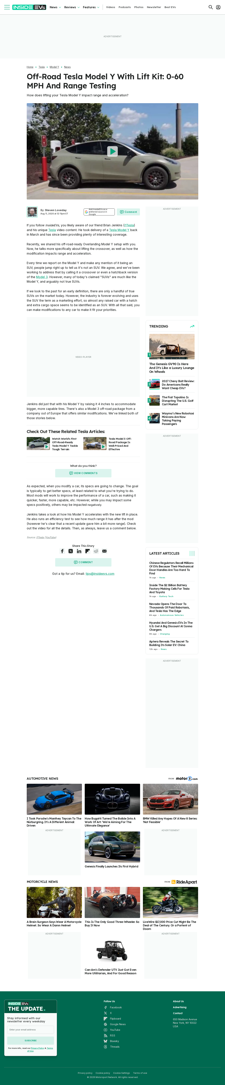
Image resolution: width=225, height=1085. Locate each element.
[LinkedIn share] (79, 551)
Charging (165, 634)
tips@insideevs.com (100, 573)
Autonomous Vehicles (172, 615)
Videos (110, 7)
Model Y (54, 67)
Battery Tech (166, 596)
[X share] (71, 551)
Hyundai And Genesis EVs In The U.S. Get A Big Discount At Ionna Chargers (170, 626)
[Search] (211, 7)
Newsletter (154, 7)
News (53, 7)
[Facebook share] (62, 551)
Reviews (70, 7)
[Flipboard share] (87, 551)
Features (89, 7)
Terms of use (140, 1073)
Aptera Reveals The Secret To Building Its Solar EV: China (168, 643)
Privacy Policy (37, 1048)
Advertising (179, 1007)
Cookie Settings (121, 1073)
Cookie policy (103, 1073)
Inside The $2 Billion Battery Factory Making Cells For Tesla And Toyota (169, 588)
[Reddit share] (96, 551)
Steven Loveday (56, 210)
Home (30, 67)
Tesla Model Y (119, 230)
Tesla (41, 67)
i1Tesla (129, 225)
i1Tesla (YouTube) (46, 537)
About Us (178, 1001)
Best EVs (170, 7)
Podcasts (125, 7)
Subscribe (31, 1040)
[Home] (29, 7)
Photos (138, 7)
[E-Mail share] (104, 551)
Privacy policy (85, 1073)
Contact (177, 1013)
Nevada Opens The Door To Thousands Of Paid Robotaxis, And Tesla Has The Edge (169, 607)
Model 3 (42, 277)
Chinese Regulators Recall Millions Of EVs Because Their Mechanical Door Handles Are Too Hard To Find (171, 568)
